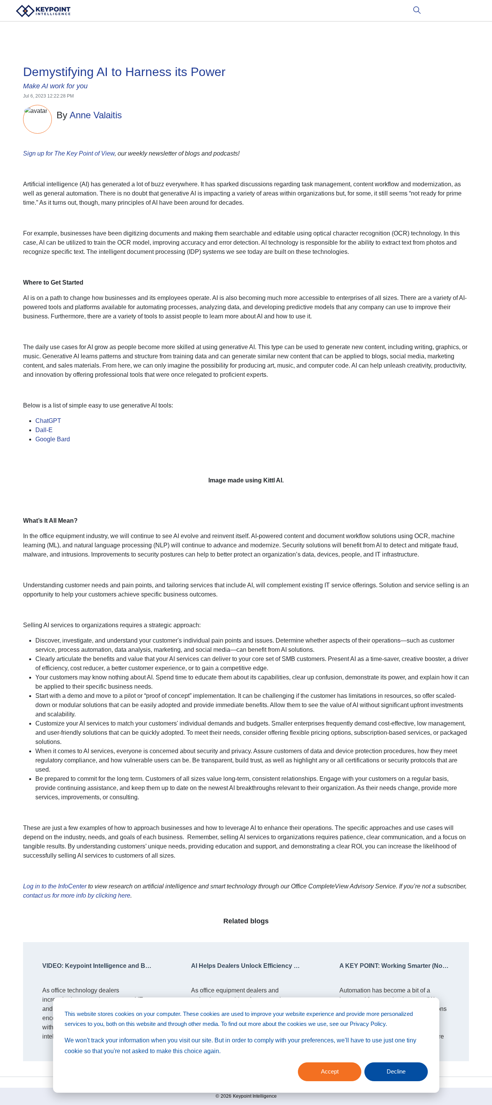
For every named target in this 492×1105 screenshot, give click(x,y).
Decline (396, 1071)
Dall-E (44, 430)
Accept (330, 1071)
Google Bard (52, 439)
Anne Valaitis (96, 115)
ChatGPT (48, 420)
